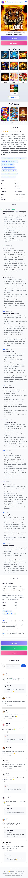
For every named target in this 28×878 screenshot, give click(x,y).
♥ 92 (4, 850)
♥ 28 (4, 718)
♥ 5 (3, 805)
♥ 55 (4, 732)
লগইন (14, 648)
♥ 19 (4, 682)
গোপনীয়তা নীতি (15, 869)
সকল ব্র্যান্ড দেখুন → (14, 97)
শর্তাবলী (11, 869)
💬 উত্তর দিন (9, 682)
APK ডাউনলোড (14, 38)
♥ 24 (4, 768)
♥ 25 (4, 781)
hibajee (3, 134)
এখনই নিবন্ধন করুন (14, 43)
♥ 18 (4, 755)
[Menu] (26, 2)
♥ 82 (4, 705)
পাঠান (23, 665)
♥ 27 (4, 827)
